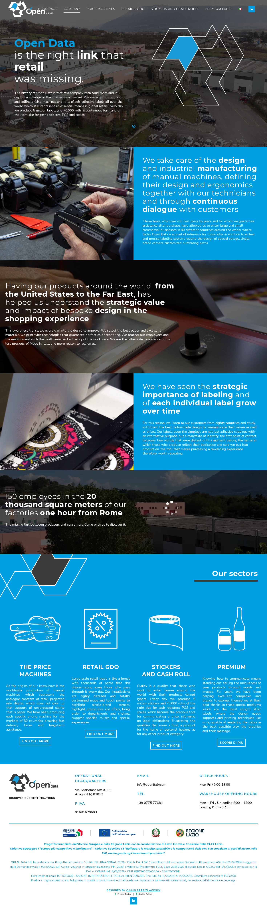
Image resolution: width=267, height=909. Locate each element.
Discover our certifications (32, 797)
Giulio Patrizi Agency (143, 890)
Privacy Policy (124, 894)
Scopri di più (231, 742)
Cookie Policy (145, 894)
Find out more (35, 741)
